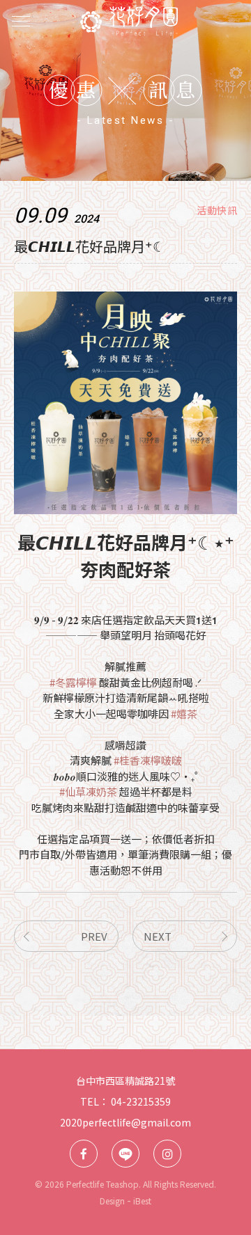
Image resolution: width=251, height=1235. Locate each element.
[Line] (125, 1154)
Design (112, 1200)
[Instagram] (167, 1154)
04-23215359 (141, 1101)
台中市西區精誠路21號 (125, 1080)
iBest (142, 1200)
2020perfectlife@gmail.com (125, 1122)
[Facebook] (84, 1154)
